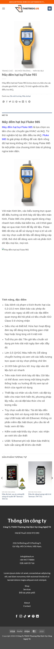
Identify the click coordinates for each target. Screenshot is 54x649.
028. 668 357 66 (27, 563)
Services (27, 589)
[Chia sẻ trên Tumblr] (26, 102)
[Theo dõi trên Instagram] (20, 616)
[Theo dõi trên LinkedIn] (37, 616)
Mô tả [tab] (5, 115)
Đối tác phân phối (27, 592)
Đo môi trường (23, 71)
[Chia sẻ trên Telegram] (29, 102)
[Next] (51, 483)
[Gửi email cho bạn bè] (13, 102)
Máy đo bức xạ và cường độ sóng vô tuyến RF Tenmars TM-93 (13, 496)
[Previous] (2, 483)
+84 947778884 (27, 559)
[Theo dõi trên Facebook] (16, 616)
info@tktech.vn (27, 556)
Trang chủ (7, 71)
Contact (27, 606)
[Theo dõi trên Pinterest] (33, 616)
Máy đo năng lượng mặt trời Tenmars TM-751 (39, 495)
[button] (3, 8)
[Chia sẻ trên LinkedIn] (23, 102)
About (27, 602)
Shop (27, 586)
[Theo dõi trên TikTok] (25, 616)
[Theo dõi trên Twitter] (29, 616)
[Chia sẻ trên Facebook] (7, 102)
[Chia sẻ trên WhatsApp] (3, 102)
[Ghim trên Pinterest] (16, 102)
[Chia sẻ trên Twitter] (10, 102)
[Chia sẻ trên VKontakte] (19, 102)
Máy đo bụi (38, 71)
